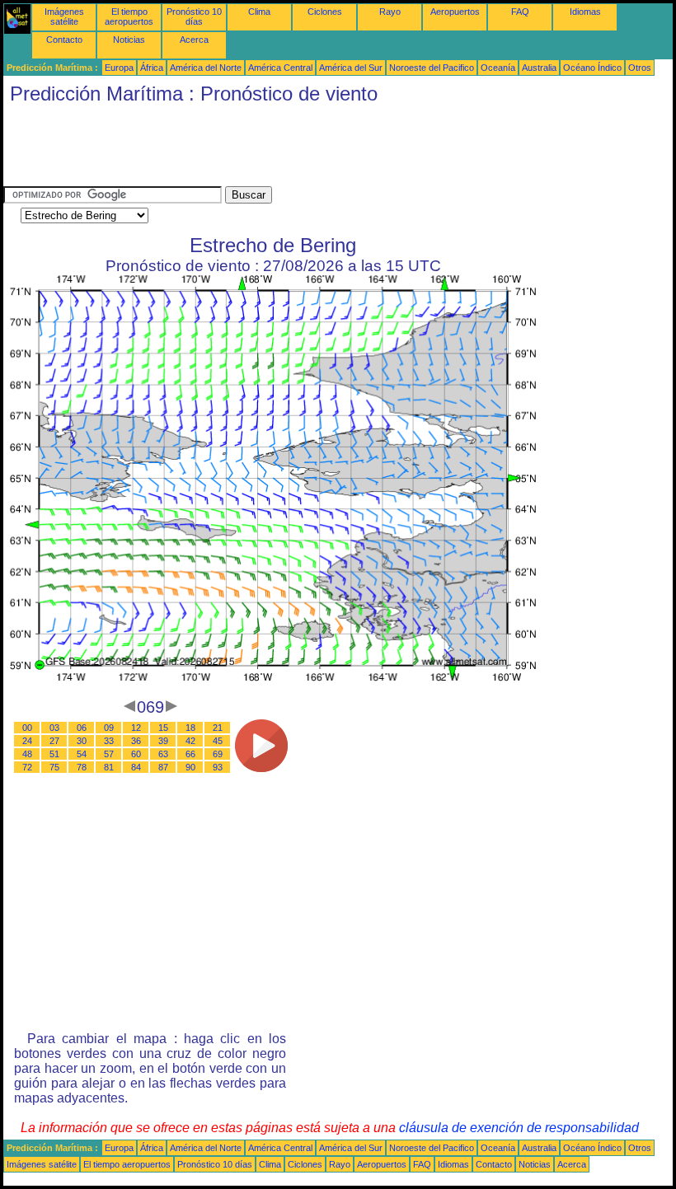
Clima (259, 11)
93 (218, 767)
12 (136, 728)
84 (136, 767)
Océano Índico (592, 68)
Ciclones (324, 11)
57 (109, 754)
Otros (639, 68)
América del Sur (351, 68)
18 (190, 728)
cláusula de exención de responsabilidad (519, 1128)
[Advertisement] (303, 149)
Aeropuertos (455, 11)
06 (82, 728)
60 (136, 754)
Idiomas (585, 11)
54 (82, 754)
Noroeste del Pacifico (431, 68)
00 (27, 728)
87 (163, 767)
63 (163, 754)
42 (190, 741)
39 (163, 741)
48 (27, 754)
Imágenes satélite (64, 16)
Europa (119, 68)
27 (54, 741)
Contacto (64, 39)
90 (190, 767)
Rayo (390, 11)
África (151, 68)
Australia (539, 68)
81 (109, 767)
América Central (280, 68)
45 (218, 741)
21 (218, 728)
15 (163, 728)
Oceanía (498, 68)
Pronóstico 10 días (194, 16)
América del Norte (206, 68)
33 (109, 741)
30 (82, 741)
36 (136, 741)
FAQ (520, 11)
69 (218, 754)
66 (190, 754)
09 (109, 728)
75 (54, 767)
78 (82, 767)
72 (27, 767)
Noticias (129, 39)
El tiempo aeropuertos (129, 16)
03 (54, 728)
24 (27, 741)
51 (54, 754)
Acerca (194, 39)
